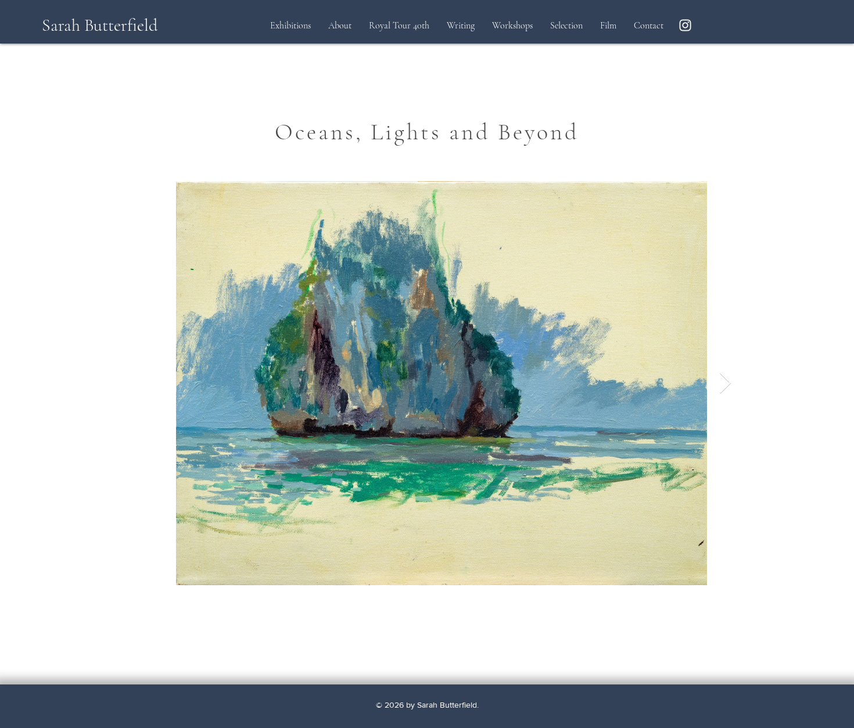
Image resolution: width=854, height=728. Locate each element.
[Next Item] (725, 383)
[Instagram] (685, 25)
